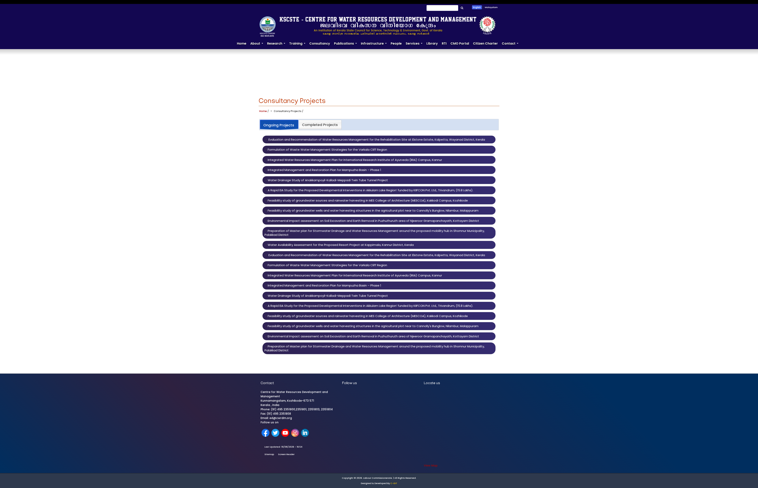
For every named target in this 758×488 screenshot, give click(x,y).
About (257, 45)
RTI (444, 43)
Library (432, 43)
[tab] (279, 125)
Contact (511, 45)
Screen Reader (286, 454)
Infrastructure (375, 45)
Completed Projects (320, 124)
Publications (346, 45)
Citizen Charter (485, 43)
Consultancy (319, 43)
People (396, 43)
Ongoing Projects (278, 125)
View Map (431, 465)
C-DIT (393, 483)
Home (241, 43)
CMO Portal (459, 43)
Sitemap (269, 454)
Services (415, 45)
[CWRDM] (377, 26)
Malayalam (491, 7)
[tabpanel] (379, 245)
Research (277, 45)
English (477, 7)
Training (298, 45)
